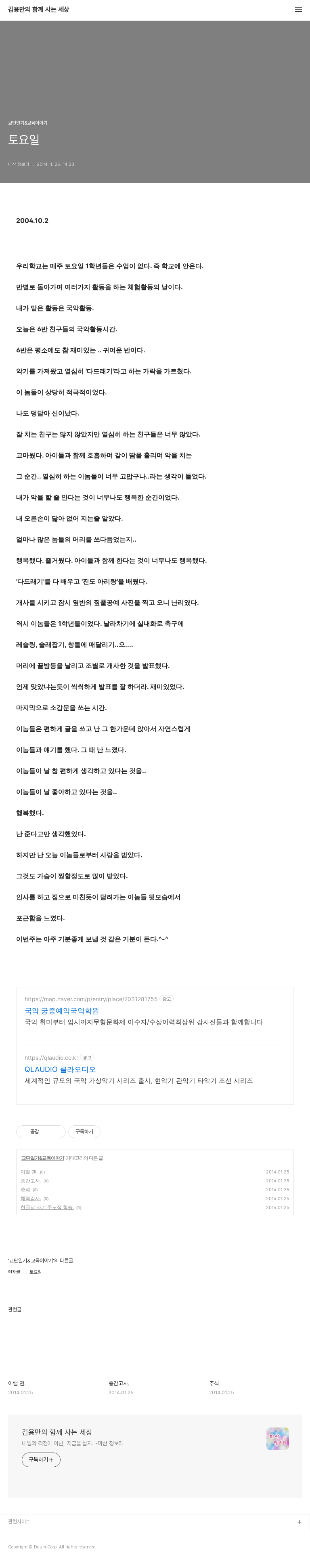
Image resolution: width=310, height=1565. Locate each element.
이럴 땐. (29, 1172)
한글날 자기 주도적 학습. (47, 1207)
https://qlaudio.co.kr (51, 1057)
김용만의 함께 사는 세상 (38, 9)
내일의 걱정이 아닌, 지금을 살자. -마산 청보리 (72, 1443)
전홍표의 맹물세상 (26, 1549)
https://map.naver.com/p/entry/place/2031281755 (91, 998)
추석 (25, 1189)
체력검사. (31, 1198)
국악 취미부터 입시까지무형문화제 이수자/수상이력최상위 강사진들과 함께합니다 (144, 1022)
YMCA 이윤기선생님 (29, 1536)
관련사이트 (19, 1521)
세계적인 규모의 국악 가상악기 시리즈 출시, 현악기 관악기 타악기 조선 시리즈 (139, 1080)
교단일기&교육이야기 (42, 1158)
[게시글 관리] (57, 1132)
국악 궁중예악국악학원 (62, 1010)
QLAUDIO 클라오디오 (60, 1069)
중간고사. (31, 1180)
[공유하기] (47, 1132)
